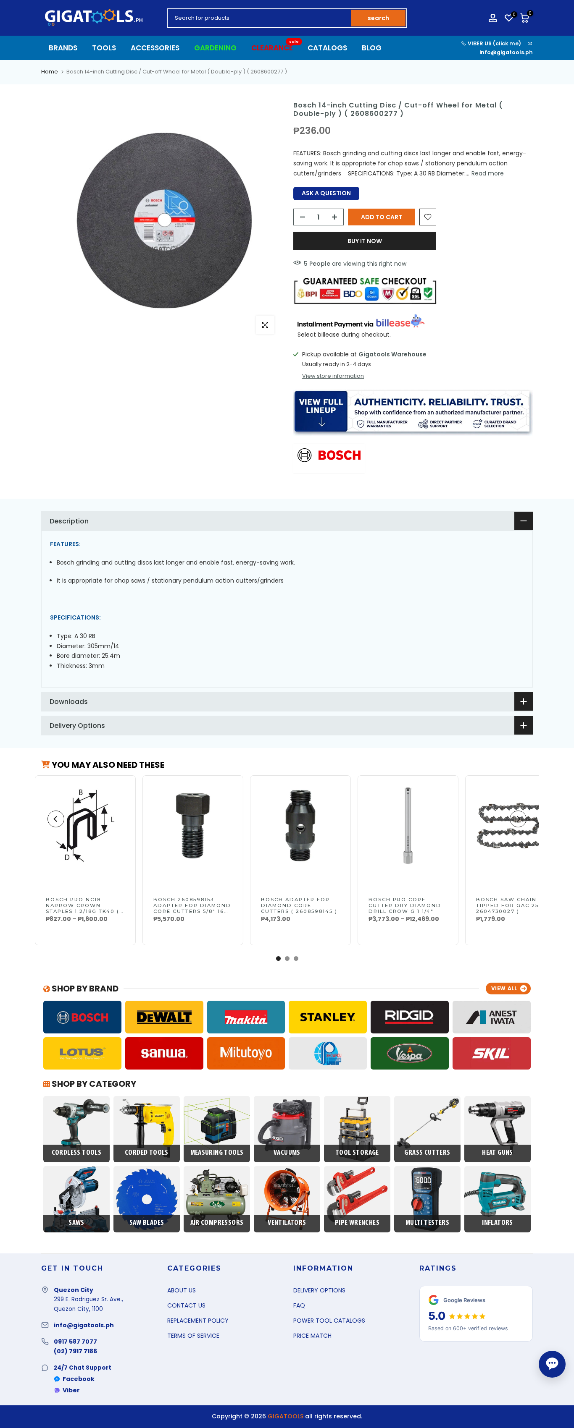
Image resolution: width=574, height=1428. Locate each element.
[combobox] (260, 18)
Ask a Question (326, 193)
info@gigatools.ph (506, 52)
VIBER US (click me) (493, 43)
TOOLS (104, 48)
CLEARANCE (275, 47)
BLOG (372, 48)
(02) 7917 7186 (75, 1351)
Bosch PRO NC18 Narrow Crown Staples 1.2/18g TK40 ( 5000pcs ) (82, 908)
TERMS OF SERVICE (193, 1335)
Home (49, 72)
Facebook (79, 1379)
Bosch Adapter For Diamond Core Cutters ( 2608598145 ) (299, 905)
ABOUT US (181, 1290)
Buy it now (365, 241)
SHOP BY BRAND (84, 988)
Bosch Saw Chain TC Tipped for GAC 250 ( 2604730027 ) (512, 905)
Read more (487, 173)
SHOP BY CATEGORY (93, 1084)
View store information (333, 376)
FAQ (299, 1305)
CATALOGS (327, 48)
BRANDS (63, 48)
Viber (71, 1390)
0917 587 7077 (75, 1341)
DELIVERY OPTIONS (319, 1290)
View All (504, 988)
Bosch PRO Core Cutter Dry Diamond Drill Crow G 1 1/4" (405, 905)
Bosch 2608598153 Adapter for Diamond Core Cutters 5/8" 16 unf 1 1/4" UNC (192, 908)
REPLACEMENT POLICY (198, 1320)
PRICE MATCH (312, 1335)
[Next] (518, 819)
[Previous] (55, 819)
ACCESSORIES (155, 48)
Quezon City (73, 1290)
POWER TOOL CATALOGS (329, 1320)
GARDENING (215, 48)
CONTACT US (186, 1305)
